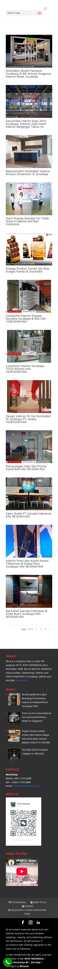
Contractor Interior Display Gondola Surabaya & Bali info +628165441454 (26, 318)
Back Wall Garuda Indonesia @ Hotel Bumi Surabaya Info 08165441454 (26, 614)
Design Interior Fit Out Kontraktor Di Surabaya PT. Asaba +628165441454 (28, 419)
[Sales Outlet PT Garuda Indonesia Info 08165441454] (29, 493)
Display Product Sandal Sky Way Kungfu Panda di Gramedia (27, 270)
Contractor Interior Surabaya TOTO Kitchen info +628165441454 (25, 369)
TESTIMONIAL (18, 902)
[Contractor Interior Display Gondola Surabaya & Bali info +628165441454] (29, 296)
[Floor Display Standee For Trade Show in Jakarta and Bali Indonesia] (29, 198)
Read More (22, 680)
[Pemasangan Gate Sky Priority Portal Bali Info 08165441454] (29, 446)
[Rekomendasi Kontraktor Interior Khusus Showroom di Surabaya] (29, 151)
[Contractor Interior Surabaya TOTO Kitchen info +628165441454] (29, 346)
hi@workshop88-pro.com (26, 785)
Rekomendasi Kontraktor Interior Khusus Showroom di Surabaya (28, 172)
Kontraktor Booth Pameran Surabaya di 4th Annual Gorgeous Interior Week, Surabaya (28, 73)
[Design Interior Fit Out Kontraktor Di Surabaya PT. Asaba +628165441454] (29, 396)
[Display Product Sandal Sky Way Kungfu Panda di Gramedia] (29, 248)
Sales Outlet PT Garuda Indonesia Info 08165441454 (28, 515)
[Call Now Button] (7, 962)
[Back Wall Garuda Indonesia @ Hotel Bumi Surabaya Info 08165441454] (29, 591)
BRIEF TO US (39, 902)
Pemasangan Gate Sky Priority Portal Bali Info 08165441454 (26, 467)
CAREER (28, 906)
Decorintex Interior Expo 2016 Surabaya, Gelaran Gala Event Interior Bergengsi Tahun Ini (26, 124)
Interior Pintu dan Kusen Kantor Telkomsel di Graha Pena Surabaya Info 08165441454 (27, 563)
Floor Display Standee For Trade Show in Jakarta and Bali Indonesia (27, 221)
